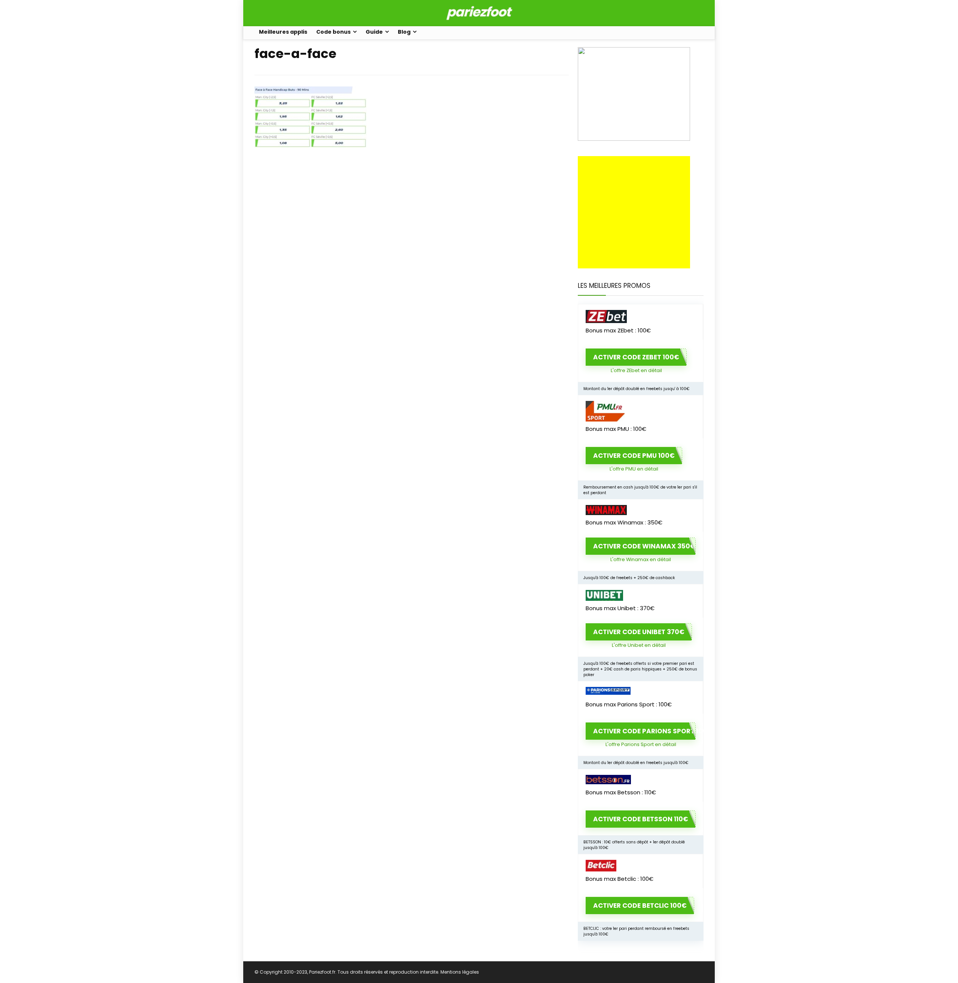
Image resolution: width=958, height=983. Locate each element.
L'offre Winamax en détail (640, 559)
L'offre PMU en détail (634, 469)
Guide (374, 32)
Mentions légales (459, 972)
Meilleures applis (283, 32)
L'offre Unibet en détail (639, 645)
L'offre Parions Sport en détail (640, 744)
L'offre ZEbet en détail (636, 370)
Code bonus (333, 32)
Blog (404, 32)
